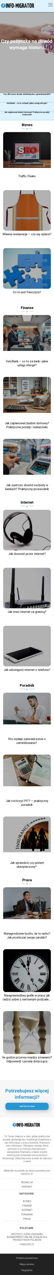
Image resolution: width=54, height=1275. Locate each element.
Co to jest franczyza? (27, 292)
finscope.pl (27, 1244)
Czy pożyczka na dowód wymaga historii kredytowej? (26, 44)
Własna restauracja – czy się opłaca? (27, 234)
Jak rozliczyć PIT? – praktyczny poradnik (27, 803)
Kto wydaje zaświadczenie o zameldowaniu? (27, 741)
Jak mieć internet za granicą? (27, 612)
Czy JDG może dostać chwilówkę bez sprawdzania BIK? (27, 94)
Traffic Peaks (27, 176)
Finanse (27, 308)
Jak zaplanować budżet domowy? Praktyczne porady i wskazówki (27, 113)
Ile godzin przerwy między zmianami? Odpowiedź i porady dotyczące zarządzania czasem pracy (27, 1059)
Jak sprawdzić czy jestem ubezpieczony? (27, 864)
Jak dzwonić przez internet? (27, 554)
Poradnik (27, 685)
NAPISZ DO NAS (27, 1106)
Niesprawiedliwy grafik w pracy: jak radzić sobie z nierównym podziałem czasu (27, 997)
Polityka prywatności (27, 1258)
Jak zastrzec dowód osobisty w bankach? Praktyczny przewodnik (27, 487)
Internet (27, 502)
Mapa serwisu (27, 1264)
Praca (27, 880)
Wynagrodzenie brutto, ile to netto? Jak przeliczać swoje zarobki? (27, 935)
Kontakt (27, 1186)
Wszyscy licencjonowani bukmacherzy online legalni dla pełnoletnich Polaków (27, 1237)
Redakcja (27, 1182)
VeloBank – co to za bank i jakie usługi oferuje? (27, 103)
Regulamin (26, 1270)
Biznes (27, 125)
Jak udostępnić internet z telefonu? (27, 670)
